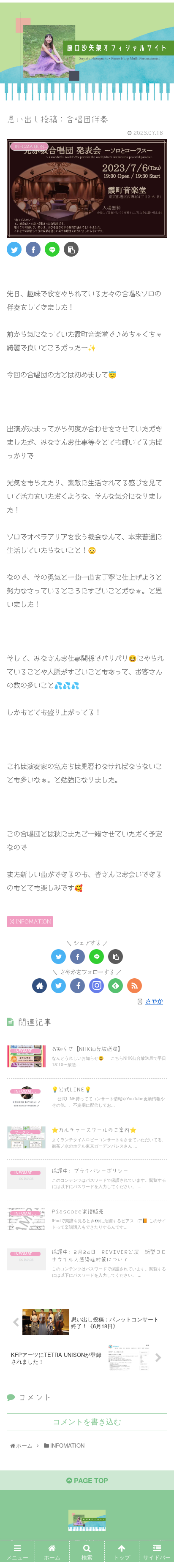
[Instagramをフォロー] (96, 985)
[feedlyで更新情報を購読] (115, 985)
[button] (157, 1038)
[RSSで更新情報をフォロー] (134, 985)
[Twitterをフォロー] (58, 985)
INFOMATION (32, 921)
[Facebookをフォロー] (77, 985)
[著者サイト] (39, 985)
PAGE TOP (90, 1480)
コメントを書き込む (87, 1422)
